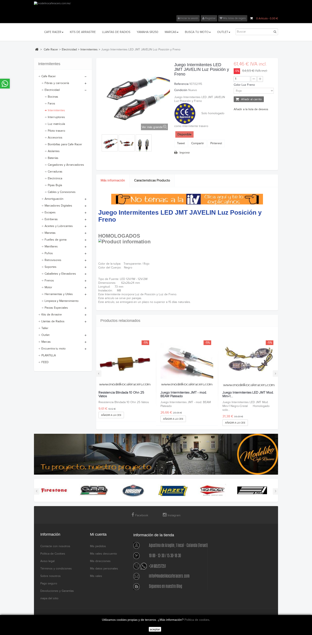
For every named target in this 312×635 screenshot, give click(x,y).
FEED (45, 362)
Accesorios (55, 137)
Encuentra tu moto (53, 348)
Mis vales (96, 576)
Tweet (181, 143)
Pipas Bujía (55, 185)
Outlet (45, 335)
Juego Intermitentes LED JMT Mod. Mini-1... (248, 394)
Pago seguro (48, 583)
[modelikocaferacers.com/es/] (156, 8)
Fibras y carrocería (57, 83)
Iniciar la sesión (189, 18)
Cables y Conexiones (62, 192)
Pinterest (216, 143)
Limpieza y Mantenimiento (62, 301)
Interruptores (56, 117)
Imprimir (185, 152)
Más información (113, 180)
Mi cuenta (98, 534)
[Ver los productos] (54, 490)
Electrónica (55, 178)
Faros (51, 103)
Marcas (46, 342)
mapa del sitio (49, 598)
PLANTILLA (48, 355)
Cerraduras (55, 171)
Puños (49, 253)
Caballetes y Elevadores (60, 273)
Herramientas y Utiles (59, 294)
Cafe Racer (48, 76)
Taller (44, 328)
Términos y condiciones (56, 568)
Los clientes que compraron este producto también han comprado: (101, 142)
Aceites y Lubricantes (59, 226)
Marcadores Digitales (58, 205)
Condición (180, 90)
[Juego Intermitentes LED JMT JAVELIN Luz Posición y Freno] (109, 143)
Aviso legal (47, 561)
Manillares (51, 246)
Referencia (181, 84)
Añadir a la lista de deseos (251, 109)
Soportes (50, 267)
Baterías (53, 158)
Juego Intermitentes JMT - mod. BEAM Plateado (183, 394)
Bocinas (53, 96)
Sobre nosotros (50, 576)
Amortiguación (54, 199)
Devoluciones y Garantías (57, 591)
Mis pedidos (98, 546)
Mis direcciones (100, 561)
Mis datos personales (104, 568)
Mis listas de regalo (234, 18)
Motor (48, 287)
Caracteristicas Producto (152, 180)
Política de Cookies (52, 553)
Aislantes (54, 151)
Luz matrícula (56, 124)
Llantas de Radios (53, 321)
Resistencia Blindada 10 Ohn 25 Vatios (121, 394)
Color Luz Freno (245, 85)
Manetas (50, 233)
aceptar (155, 629)
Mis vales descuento (103, 553)
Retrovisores (53, 260)
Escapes (50, 212)
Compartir (197, 143)
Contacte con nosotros (55, 546)
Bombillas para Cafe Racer (65, 144)
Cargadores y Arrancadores (66, 165)
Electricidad (52, 90)
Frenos (49, 280)
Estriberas (51, 219)
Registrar (210, 18)
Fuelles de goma (55, 239)
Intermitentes (56, 110)
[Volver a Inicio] (36, 49)
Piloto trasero (56, 131)
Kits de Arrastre (51, 314)
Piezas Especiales (56, 308)
